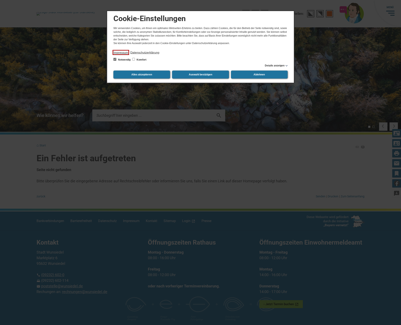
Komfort (141, 59)
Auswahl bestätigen (200, 74)
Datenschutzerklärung (144, 52)
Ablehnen (259, 74)
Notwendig (124, 59)
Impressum (120, 52)
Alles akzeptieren (141, 74)
